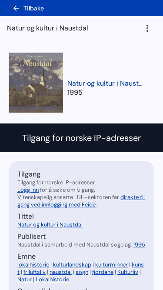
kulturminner (111, 264)
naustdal (61, 272)
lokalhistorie (33, 264)
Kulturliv (127, 272)
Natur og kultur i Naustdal (106, 83)
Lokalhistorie (52, 279)
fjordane (102, 272)
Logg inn (28, 189)
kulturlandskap (72, 264)
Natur (24, 279)
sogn (82, 272)
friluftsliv (34, 272)
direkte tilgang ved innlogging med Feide (81, 200)
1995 (75, 92)
